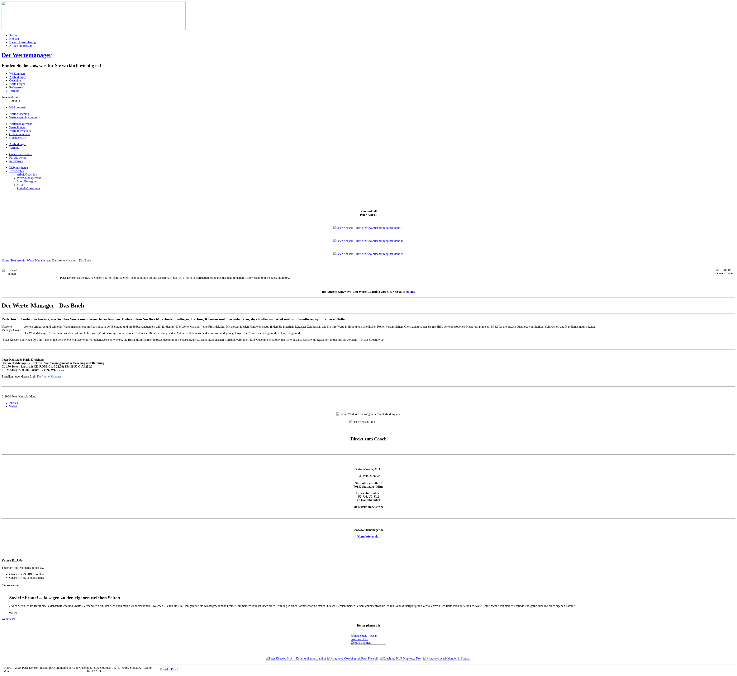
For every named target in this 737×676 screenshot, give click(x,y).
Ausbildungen (17, 77)
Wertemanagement (20, 123)
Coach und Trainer (20, 154)
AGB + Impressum (20, 45)
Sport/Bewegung (27, 181)
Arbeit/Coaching (27, 174)
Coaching (15, 80)
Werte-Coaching (19, 113)
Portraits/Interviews (28, 188)
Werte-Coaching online (23, 117)
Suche (13, 35)
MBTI (21, 184)
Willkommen (17, 73)
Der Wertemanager (27, 55)
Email (174, 669)
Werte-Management (29, 178)
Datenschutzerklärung (22, 42)
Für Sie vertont (18, 157)
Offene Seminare (19, 134)
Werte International (20, 130)
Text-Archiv (16, 171)
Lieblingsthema (18, 167)
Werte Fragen (17, 84)
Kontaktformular (368, 536)
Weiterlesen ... (10, 619)
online (410, 291)
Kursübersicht (17, 137)
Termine (14, 90)
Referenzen (16, 87)
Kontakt (14, 38)
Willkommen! (17, 107)
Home (5, 260)
